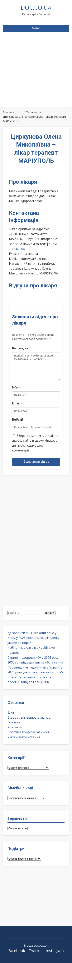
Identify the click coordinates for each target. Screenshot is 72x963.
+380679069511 (20, 249)
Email (17, 403)
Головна (13, 722)
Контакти (14, 727)
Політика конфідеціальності (28, 732)
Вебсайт (18, 419)
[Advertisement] (36, 77)
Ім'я (16, 387)
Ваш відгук (21, 348)
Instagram (55, 950)
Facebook (16, 950)
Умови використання (23, 737)
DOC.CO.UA (36, 7)
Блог (10, 712)
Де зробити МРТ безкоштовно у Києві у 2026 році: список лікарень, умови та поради (33, 638)
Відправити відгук (36, 461)
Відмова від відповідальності (29, 717)
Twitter (35, 950)
